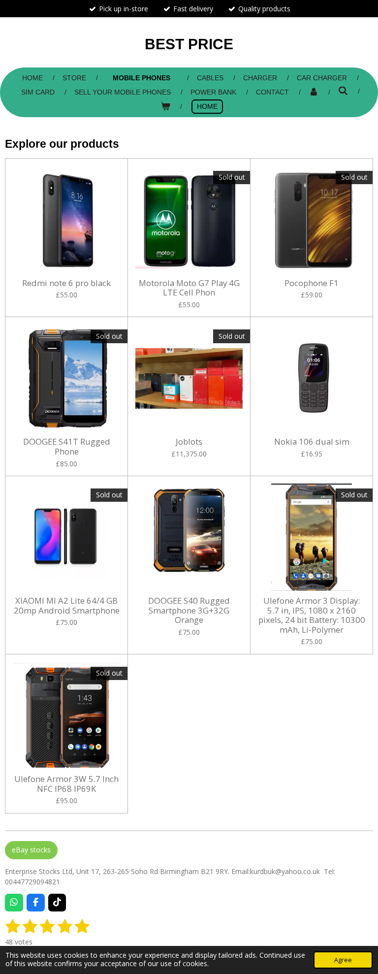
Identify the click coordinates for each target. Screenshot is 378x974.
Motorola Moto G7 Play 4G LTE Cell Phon (189, 287)
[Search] (343, 91)
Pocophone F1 (311, 283)
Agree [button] (343, 960)
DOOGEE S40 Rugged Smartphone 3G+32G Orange (189, 610)
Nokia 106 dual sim (311, 442)
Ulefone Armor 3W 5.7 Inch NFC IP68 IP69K (66, 783)
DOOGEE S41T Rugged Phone (66, 446)
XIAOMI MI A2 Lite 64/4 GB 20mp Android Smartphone (67, 605)
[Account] (313, 92)
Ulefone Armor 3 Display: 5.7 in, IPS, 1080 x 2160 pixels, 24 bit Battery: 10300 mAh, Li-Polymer (311, 615)
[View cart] (165, 106)
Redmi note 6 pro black (66, 283)
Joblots (189, 442)
